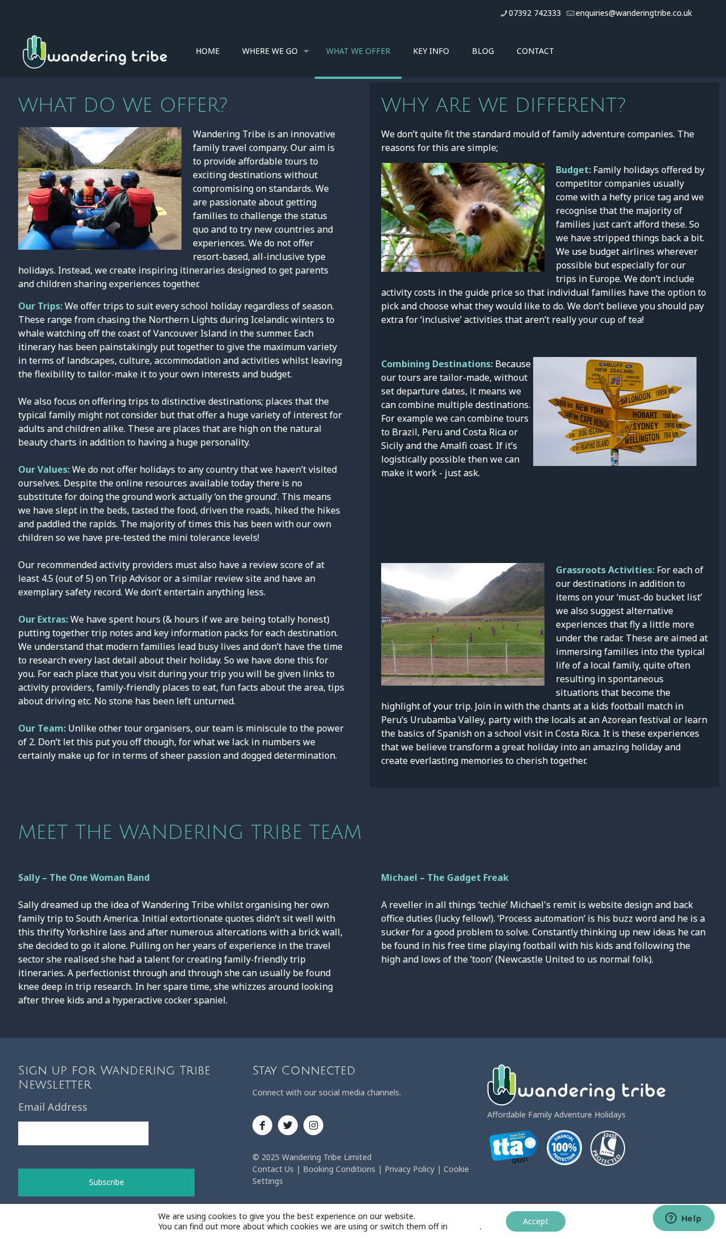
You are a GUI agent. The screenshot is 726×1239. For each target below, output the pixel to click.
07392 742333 (535, 12)
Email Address (52, 1107)
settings (465, 1226)
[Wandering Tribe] (95, 51)
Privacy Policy (409, 1169)
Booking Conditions (339, 1169)
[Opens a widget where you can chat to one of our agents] (683, 1219)
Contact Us (273, 1169)
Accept (535, 1221)
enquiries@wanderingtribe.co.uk (634, 12)
